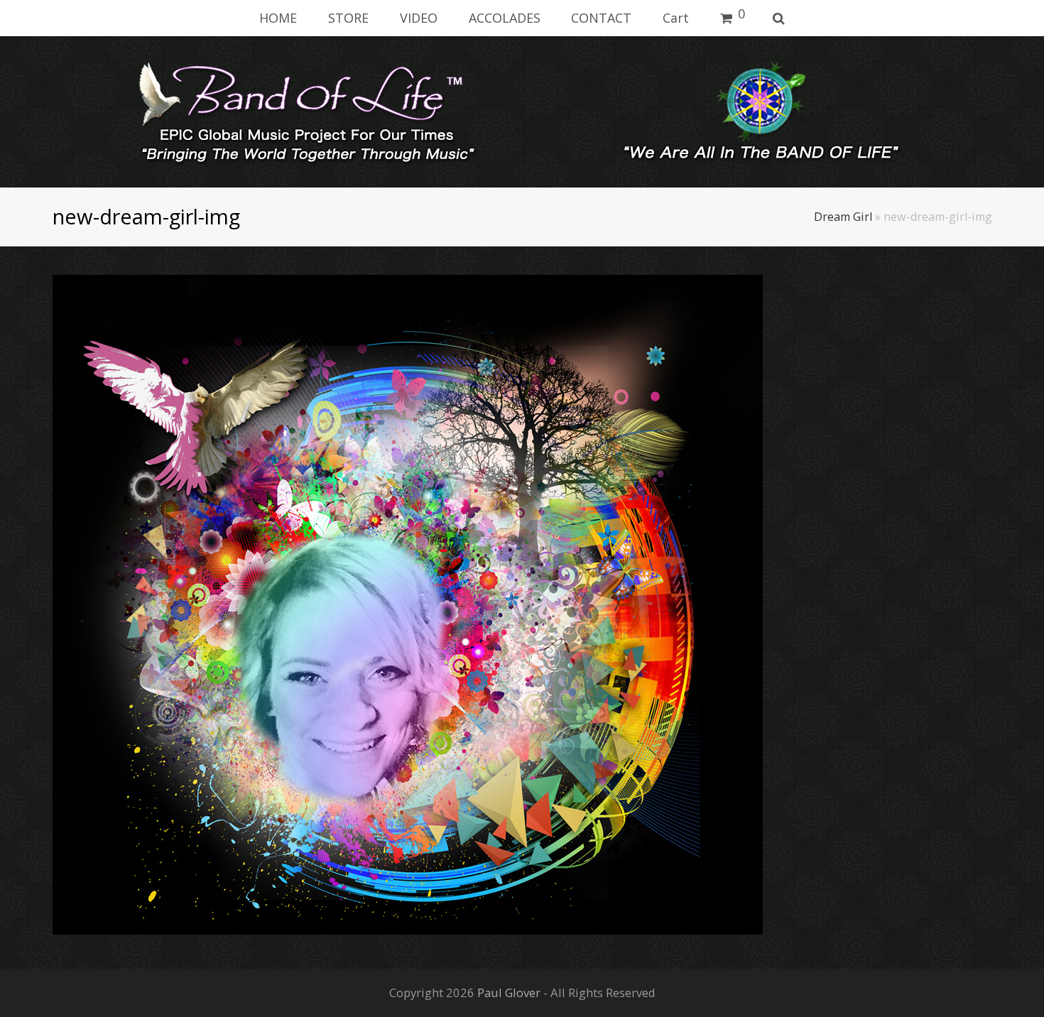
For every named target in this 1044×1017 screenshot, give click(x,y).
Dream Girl (843, 216)
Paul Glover (508, 992)
